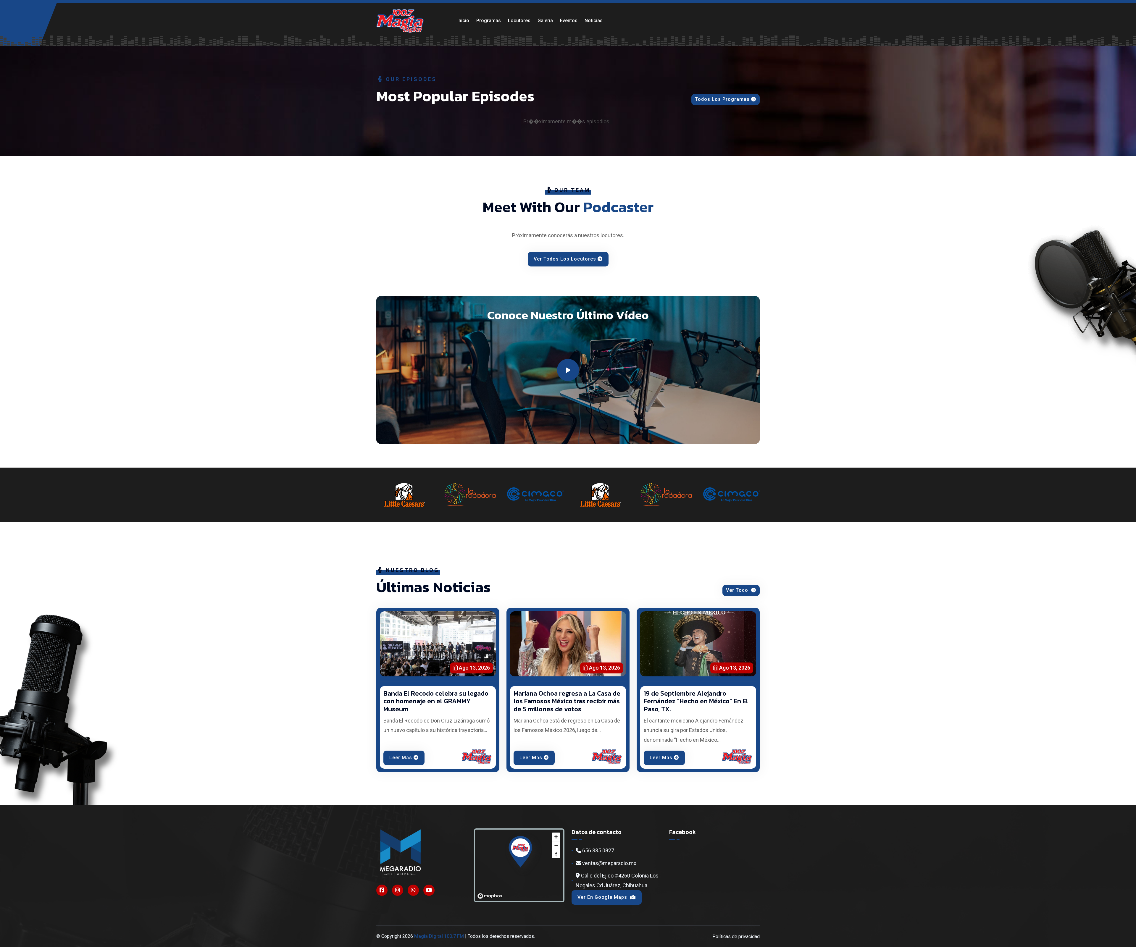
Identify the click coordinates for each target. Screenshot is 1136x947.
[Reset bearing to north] (556, 854)
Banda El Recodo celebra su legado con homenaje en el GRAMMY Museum (435, 701)
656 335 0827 (597, 850)
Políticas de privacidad (736, 936)
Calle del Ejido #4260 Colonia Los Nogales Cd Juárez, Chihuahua (617, 880)
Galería (545, 20)
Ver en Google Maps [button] (603, 897)
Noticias (594, 20)
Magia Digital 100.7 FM (439, 936)
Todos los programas (722, 99)
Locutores (519, 20)
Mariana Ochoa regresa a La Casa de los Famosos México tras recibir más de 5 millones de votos (567, 701)
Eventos (568, 20)
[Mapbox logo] (490, 896)
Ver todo (738, 590)
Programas (488, 20)
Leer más (400, 757)
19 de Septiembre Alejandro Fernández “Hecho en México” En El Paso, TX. (696, 701)
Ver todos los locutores (565, 259)
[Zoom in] (556, 837)
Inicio (463, 20)
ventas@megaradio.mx (608, 863)
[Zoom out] (556, 845)
